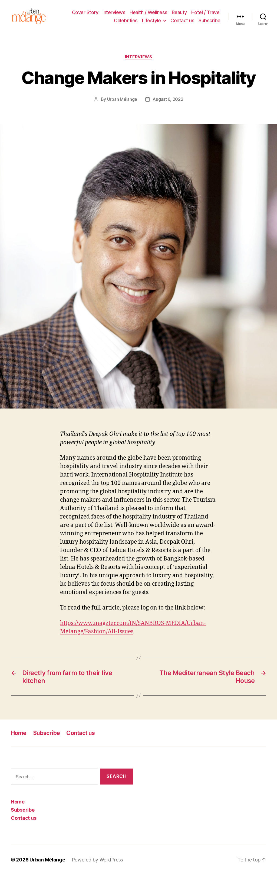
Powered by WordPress (97, 860)
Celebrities (126, 20)
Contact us (182, 20)
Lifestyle (151, 20)
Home (19, 733)
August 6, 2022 (168, 99)
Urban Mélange (122, 99)
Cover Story (85, 12)
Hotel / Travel (205, 12)
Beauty (179, 12)
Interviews (114, 12)
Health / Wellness (148, 12)
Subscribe (209, 20)
